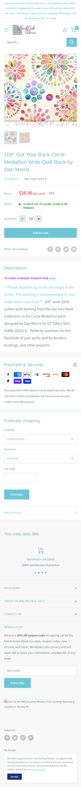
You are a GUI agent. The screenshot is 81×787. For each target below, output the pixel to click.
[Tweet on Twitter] (66, 249)
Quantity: (10, 218)
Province (10, 449)
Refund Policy (13, 513)
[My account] (65, 30)
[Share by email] (74, 249)
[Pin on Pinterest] (58, 249)
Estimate (16, 494)
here (52, 278)
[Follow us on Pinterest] (31, 738)
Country (9, 430)
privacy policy (38, 769)
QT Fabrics (11, 179)
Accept (14, 776)
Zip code (9, 469)
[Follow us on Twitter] (15, 738)
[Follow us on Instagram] (23, 738)
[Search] (71, 42)
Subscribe (17, 683)
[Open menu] (6, 29)
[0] (73, 29)
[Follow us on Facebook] (7, 738)
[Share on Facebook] (50, 249)
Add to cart (40, 233)
